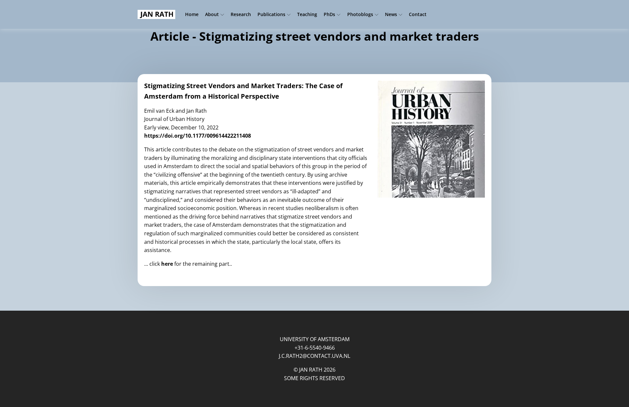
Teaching (307, 14)
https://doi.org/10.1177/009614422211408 (197, 135)
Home (192, 14)
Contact (418, 14)
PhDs (329, 14)
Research (241, 14)
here (167, 263)
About (212, 14)
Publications (271, 14)
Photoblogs (360, 14)
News (391, 14)
